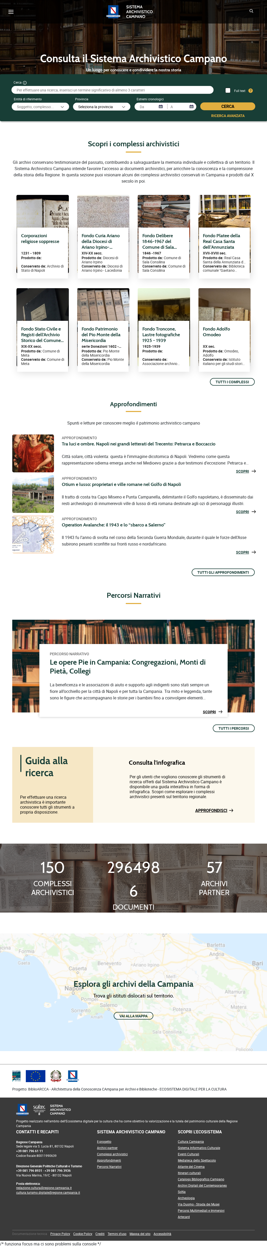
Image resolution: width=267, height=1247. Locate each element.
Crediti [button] (100, 1234)
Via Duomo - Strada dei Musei (199, 1204)
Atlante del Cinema (191, 1166)
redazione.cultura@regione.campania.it (44, 1188)
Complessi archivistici (112, 1154)
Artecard (184, 1217)
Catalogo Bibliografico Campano (201, 1179)
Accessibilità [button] (162, 1234)
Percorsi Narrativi (109, 1166)
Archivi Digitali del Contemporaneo (202, 1185)
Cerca (18, 82)
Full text (239, 91)
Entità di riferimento (28, 99)
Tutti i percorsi (234, 728)
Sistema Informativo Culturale (199, 1148)
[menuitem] (29, 1233)
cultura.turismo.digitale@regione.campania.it (48, 1192)
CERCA (227, 106)
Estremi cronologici (150, 99)
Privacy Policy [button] (60, 1234)
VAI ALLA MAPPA (133, 1015)
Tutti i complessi (232, 381)
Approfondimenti (109, 1160)
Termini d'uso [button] (117, 1234)
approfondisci (211, 810)
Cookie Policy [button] (82, 1234)
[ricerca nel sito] (252, 11)
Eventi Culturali (188, 1154)
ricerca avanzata (228, 115)
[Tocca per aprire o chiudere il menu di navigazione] (11, 11)
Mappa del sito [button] (140, 1234)
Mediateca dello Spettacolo (197, 1160)
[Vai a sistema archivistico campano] (140, 11)
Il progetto (104, 1141)
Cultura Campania (191, 1141)
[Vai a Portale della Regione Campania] (115, 11)
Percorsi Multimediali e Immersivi (201, 1210)
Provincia (81, 99)
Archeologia (186, 1198)
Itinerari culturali (189, 1173)
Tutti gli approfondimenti (223, 572)
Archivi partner (107, 1148)
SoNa (182, 1192)
